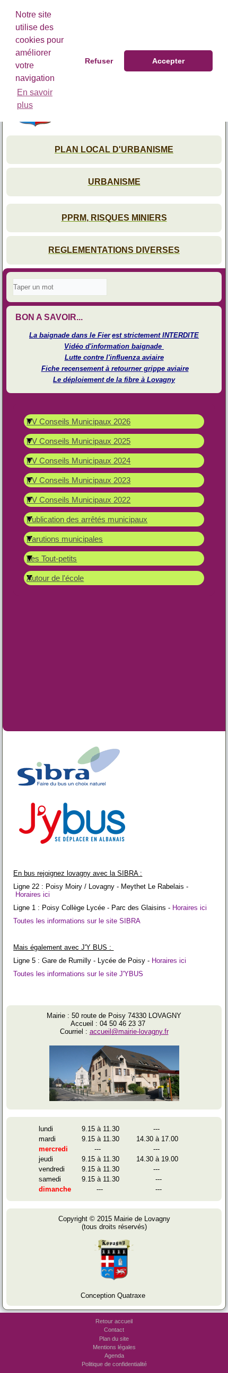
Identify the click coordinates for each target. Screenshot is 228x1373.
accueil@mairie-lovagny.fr (129, 1031)
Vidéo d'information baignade (114, 346)
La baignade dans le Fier (69, 335)
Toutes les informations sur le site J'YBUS (78, 974)
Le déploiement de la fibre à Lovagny (114, 380)
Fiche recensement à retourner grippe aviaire (115, 368)
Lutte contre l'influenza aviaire (114, 357)
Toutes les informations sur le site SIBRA (77, 921)
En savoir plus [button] (34, 99)
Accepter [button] (168, 61)
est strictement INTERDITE (155, 335)
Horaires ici (32, 894)
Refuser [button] (99, 61)
